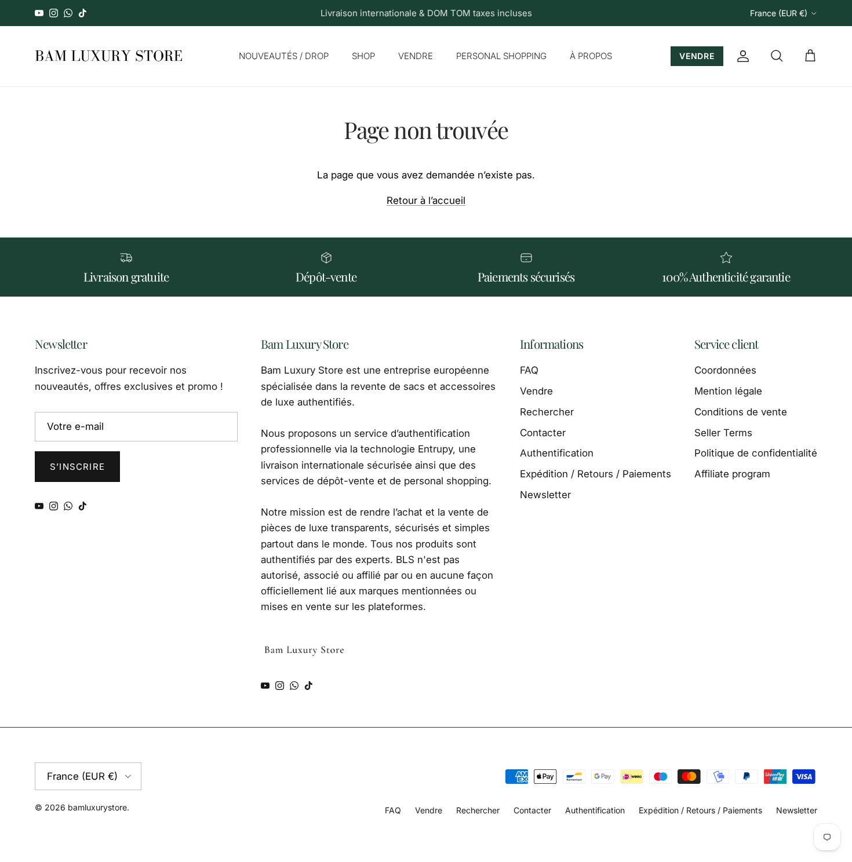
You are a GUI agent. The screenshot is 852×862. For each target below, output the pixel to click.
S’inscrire (77, 466)
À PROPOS (591, 55)
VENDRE (415, 55)
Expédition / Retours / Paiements (595, 474)
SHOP (363, 55)
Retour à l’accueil (426, 200)
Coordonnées (725, 370)
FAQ (529, 370)
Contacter (543, 433)
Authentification (557, 453)
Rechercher (547, 412)
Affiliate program (732, 474)
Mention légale (728, 391)
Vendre (536, 391)
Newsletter (545, 495)
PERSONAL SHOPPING (501, 55)
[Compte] (740, 56)
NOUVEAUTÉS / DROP (284, 55)
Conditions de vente (740, 412)
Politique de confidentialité (755, 453)
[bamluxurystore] (109, 56)
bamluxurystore (97, 807)
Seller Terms (723, 433)
